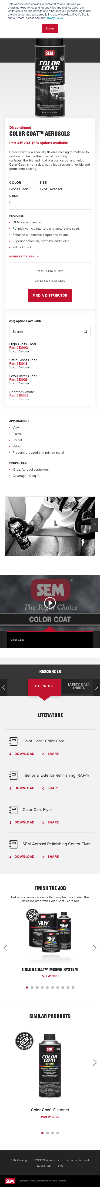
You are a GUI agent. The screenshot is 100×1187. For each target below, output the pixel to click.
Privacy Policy (54, 18)
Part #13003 (18, 348)
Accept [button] (50, 28)
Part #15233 (19, 143)
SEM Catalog (19, 1160)
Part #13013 (18, 364)
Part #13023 (18, 380)
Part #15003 (18, 396)
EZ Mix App (44, 1165)
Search (85, 331)
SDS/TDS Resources (46, 1160)
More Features (21, 256)
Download (24, 754)
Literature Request (77, 1160)
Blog (60, 1165)
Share (53, 754)
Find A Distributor (50, 296)
